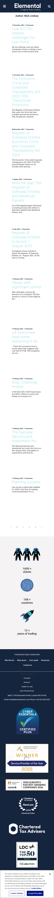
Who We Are (9, 660)
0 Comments (30, 25)
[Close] (50, 874)
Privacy (27, 682)
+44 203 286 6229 (43, 700)
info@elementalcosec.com (19, 700)
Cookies (27, 678)
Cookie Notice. (36, 888)
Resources (45, 660)
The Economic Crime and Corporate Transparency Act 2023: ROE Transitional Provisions (26, 92)
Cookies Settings (17, 893)
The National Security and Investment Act (24, 436)
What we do (21, 660)
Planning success (26, 482)
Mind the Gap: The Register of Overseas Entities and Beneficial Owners (26, 191)
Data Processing (27, 691)
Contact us (27, 665)
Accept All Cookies (35, 893)
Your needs (33, 660)
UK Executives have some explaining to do (25, 336)
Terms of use (27, 687)
